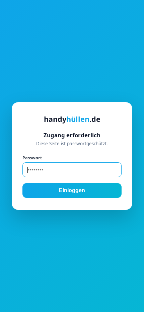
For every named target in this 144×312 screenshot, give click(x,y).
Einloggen (72, 190)
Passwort (32, 158)
